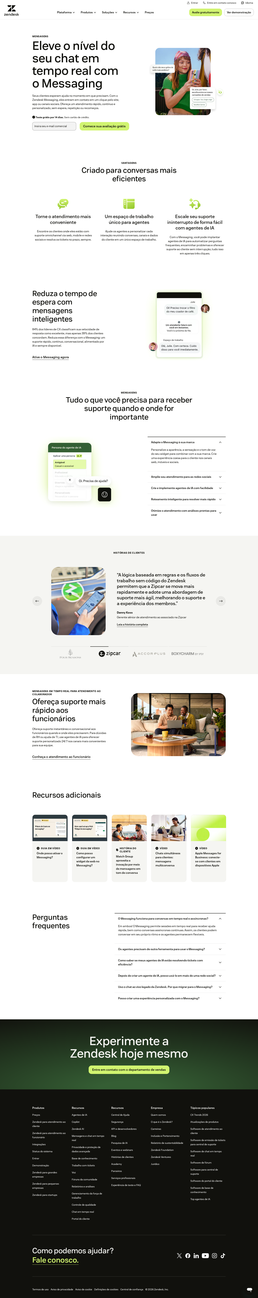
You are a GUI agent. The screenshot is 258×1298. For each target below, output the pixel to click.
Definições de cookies (106, 1289)
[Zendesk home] (13, 10)
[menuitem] (247, 3)
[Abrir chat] (249, 1289)
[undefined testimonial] (70, 652)
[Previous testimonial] (37, 601)
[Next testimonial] (221, 601)
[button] (183, 442)
